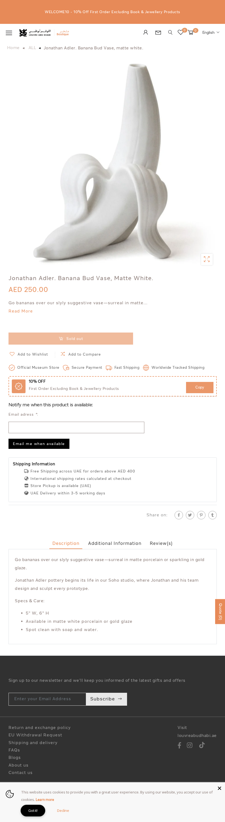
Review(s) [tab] (161, 544)
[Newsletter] (160, 33)
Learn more (45, 800)
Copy (199, 387)
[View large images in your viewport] (206, 259)
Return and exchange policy (40, 728)
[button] (211, 33)
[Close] (219, 787)
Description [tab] (66, 544)
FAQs (14, 750)
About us (19, 765)
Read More (21, 311)
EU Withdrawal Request (35, 735)
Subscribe (102, 699)
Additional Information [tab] (115, 544)
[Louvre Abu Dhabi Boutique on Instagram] (190, 746)
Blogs (15, 758)
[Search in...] (170, 32)
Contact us (21, 773)
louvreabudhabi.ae (197, 736)
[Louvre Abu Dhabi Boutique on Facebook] (179, 746)
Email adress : (23, 415)
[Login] (147, 33)
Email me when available (39, 444)
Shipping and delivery (33, 743)
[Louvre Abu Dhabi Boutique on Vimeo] (202, 746)
